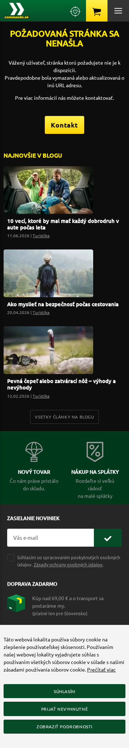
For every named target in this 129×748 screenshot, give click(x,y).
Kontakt (64, 125)
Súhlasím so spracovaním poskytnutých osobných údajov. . (68, 560)
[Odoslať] (108, 538)
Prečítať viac (101, 669)
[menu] (118, 11)
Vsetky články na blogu (64, 417)
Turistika (41, 235)
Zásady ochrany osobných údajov (68, 564)
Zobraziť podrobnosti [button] (64, 726)
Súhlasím (64, 691)
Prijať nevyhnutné (64, 709)
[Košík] (97, 11)
